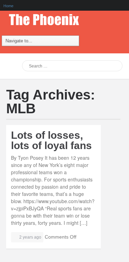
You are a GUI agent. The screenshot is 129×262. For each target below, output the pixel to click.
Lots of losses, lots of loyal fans (51, 140)
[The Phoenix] (47, 17)
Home (8, 6)
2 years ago (30, 237)
